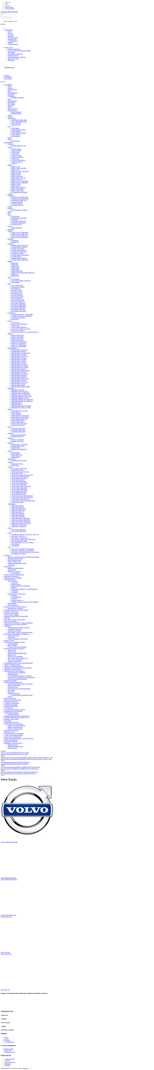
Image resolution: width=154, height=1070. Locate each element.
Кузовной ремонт (13, 55)
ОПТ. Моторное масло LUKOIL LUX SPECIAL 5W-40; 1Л (18, 773)
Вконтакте (8, 1064)
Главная (6, 75)
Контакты (11, 36)
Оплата (10, 33)
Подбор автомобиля (14, 49)
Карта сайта (7, 1050)
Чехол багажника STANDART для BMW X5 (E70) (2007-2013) (20, 768)
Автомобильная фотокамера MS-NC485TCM (14, 764)
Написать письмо (10, 1062)
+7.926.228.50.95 (10, 1059)
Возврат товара (9, 1049)
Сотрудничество (13, 44)
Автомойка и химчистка (15, 54)
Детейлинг (11, 60)
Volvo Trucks (8, 78)
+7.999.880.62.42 (13, 41)
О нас (9, 31)
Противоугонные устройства (16, 57)
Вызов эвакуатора (13, 58)
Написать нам (12, 39)
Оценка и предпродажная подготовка (19, 50)
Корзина (10, 42)
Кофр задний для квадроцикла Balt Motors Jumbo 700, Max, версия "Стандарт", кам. (26, 759)
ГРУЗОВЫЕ (8, 77)
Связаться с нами (9, 1052)
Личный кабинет (13, 38)
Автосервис (11, 52)
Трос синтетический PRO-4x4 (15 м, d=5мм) (14, 754)
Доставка (10, 34)
